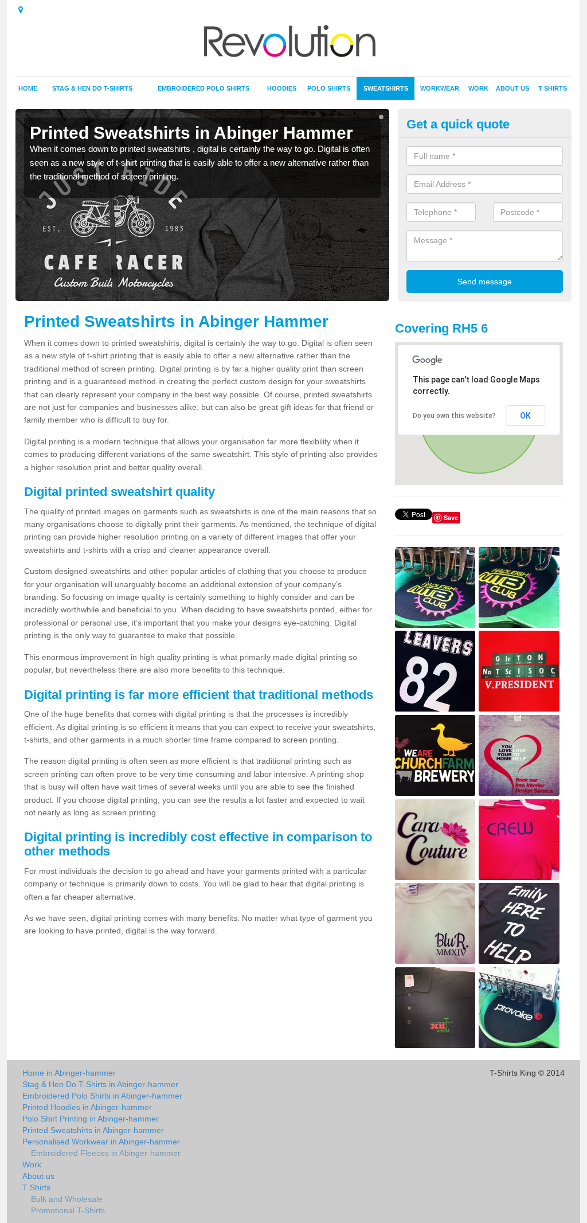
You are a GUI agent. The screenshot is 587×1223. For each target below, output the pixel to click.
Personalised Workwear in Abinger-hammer (101, 1141)
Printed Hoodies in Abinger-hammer (87, 1107)
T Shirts (552, 88)
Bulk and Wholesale (67, 1199)
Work (478, 88)
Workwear (439, 88)
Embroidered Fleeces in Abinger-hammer (106, 1153)
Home (27, 88)
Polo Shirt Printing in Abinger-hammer (90, 1118)
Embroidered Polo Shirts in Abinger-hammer (102, 1095)
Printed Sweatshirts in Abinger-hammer (93, 1130)
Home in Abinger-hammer (69, 1072)
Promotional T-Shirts (68, 1210)
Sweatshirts (385, 88)
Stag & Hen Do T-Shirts (92, 88)
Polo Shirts (328, 88)
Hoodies (281, 88)
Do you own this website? (454, 416)
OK (525, 415)
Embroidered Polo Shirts (203, 88)
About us (512, 88)
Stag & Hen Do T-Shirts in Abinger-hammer (100, 1084)
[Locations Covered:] (20, 10)
